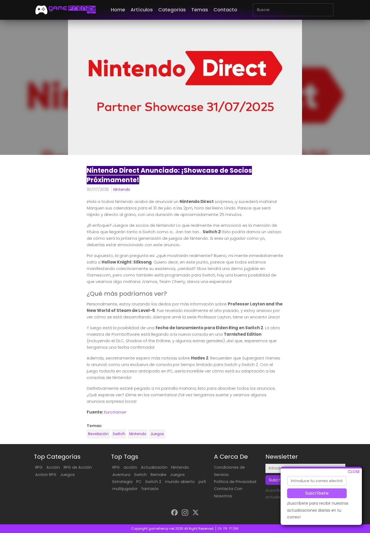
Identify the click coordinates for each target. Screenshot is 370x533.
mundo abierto (180, 481)
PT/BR (234, 528)
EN (220, 528)
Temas (199, 9)
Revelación (98, 434)
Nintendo (121, 189)
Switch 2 (153, 481)
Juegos (157, 434)
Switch (119, 434)
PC (138, 481)
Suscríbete (317, 493)
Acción (53, 467)
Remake (158, 474)
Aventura (121, 474)
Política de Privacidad (235, 481)
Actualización (154, 467)
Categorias (172, 9)
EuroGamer (115, 412)
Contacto (225, 9)
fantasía (149, 488)
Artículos (142, 9)
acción (130, 467)
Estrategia (122, 481)
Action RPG (45, 474)
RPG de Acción (78, 467)
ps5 (202, 481)
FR (225, 528)
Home (118, 9)
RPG (39, 467)
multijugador (125, 488)
